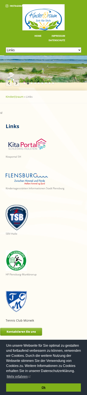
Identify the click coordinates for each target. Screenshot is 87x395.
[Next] (16, 83)
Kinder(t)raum (14, 97)
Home (37, 35)
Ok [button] (44, 387)
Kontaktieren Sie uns (21, 331)
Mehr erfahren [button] (17, 376)
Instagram (17, 5)
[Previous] (9, 83)
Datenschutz (57, 40)
